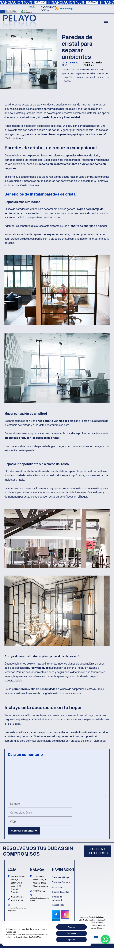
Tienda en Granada (61, 882)
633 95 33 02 (39, 890)
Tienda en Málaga (60, 877)
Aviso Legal (57, 887)
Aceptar (71, 927)
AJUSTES (36, 937)
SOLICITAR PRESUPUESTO (97, 851)
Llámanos (99, 740)
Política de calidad (60, 892)
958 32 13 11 (17, 897)
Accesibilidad (58, 905)
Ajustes (71, 939)
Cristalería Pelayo (92, 63)
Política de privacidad (57, 898)
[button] (105, 939)
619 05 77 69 (17, 900)
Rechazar (71, 933)
